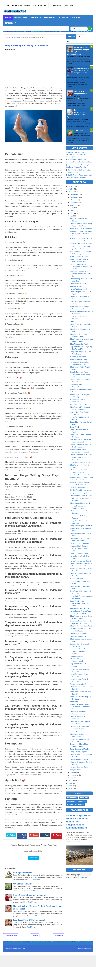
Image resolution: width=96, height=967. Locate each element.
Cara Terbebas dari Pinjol (79, 475)
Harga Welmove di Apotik (79, 487)
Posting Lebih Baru (11, 935)
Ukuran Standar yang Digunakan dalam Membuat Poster (81, 266)
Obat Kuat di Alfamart (78, 634)
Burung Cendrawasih (22, 872)
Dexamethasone (76, 384)
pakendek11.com (20, 948)
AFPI (72, 321)
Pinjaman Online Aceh (78, 664)
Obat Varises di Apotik (78, 284)
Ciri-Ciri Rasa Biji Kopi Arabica (81, 490)
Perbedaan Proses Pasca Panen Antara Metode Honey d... (79, 651)
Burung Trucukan (76, 578)
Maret (72, 772)
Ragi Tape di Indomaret (78, 404)
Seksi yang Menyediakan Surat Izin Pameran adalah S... (81, 273)
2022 (70, 783)
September (74, 202)
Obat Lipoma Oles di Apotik (80, 503)
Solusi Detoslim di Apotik (79, 256)
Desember (74, 194)
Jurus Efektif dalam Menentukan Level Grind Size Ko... (80, 603)
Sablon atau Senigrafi (78, 684)
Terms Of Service (57, 6)
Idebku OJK (78, 131)
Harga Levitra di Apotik (78, 752)
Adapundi (73, 666)
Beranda (35, 935)
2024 (70, 192)
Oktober (73, 200)
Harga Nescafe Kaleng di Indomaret (29, 895)
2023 (70, 780)
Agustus (73, 205)
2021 (70, 786)
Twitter (12, 835)
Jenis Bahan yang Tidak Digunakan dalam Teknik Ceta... (80, 374)
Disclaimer (44, 6)
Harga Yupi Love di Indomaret (81, 229)
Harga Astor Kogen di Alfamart (81, 526)
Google (35, 835)
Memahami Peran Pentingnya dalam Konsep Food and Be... (81, 233)
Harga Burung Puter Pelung (80, 543)
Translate (83, 877)
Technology (11, 23)
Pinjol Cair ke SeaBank (78, 249)
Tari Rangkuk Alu (76, 286)
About (7, 6)
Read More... (37, 880)
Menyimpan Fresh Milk (78, 359)
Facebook (24, 836)
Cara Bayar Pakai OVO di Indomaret (29, 920)
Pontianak (88, 948)
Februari (73, 775)
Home (9, 17)
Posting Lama (58, 935)
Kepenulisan (50, 17)
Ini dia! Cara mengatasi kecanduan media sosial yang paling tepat (77, 154)
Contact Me (18, 6)
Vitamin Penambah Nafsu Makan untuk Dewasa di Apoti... (80, 706)
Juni (72, 210)
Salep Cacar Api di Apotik (79, 749)
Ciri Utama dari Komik (23, 883)
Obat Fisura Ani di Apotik (79, 759)
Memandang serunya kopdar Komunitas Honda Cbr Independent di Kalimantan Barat (78, 821)
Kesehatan (64, 17)
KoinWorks (74, 702)
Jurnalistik (36, 17)
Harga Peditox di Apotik (78, 289)
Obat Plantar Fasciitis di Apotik (81, 626)
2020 (70, 789)
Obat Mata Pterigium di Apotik (81, 455)
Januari (73, 778)
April (72, 216)
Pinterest (58, 836)
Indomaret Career (76, 656)
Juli (71, 208)
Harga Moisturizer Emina (79, 767)
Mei (72, 213)
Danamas (73, 731)
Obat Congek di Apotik (78, 636)
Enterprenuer (21, 17)
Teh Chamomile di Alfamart (80, 608)
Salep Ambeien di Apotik (79, 493)
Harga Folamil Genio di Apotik (81, 243)
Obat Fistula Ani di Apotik (79, 344)
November (74, 197)
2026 (70, 186)
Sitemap (70, 6)
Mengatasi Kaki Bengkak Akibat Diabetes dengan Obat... (79, 548)
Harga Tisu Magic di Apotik (80, 462)
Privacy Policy (31, 6)
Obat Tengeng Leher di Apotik (81, 495)
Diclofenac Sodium (77, 387)
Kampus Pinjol (75, 770)
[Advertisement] (33, 68)
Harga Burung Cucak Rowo (80, 246)
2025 (70, 189)
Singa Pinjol (74, 427)
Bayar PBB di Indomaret (79, 553)
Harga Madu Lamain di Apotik (81, 561)
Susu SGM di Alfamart (78, 357)
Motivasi (76, 17)
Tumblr (47, 835)
